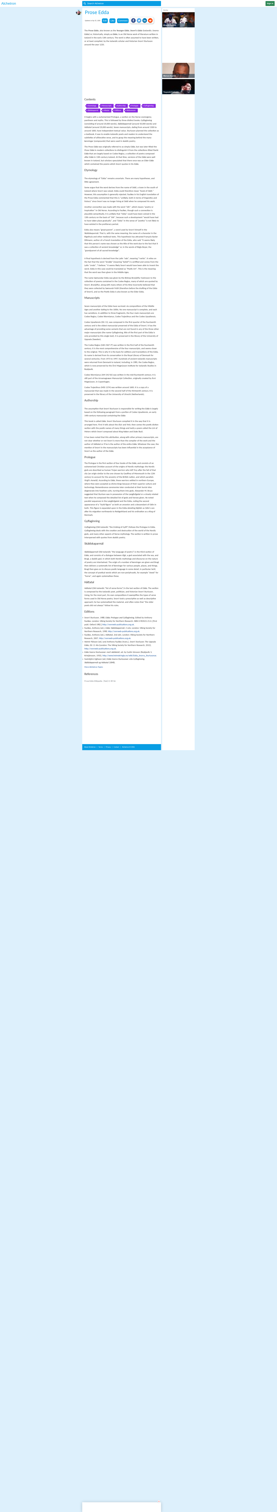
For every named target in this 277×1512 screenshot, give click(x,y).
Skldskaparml (93, 110)
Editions (118, 110)
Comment (123, 20)
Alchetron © (128, 1195)
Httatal (106, 110)
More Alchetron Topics (93, 850)
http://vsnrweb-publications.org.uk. (118, 807)
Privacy (108, 1195)
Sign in (270, 3)
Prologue (134, 106)
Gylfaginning (149, 106)
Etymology (92, 106)
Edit (105, 20)
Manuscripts (106, 106)
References (131, 110)
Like (112, 20)
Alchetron (8, 3)
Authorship (121, 106)
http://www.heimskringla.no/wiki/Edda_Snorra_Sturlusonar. (129, 838)
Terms (100, 1195)
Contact (116, 1195)
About (90, 1195)
